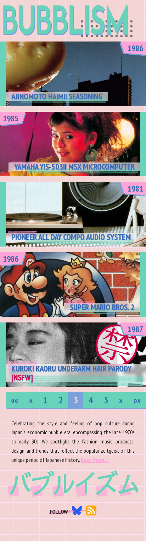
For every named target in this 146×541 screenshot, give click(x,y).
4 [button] (91, 400)
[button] (15, 400)
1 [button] (45, 400)
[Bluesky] (77, 512)
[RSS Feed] (91, 512)
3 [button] (76, 400)
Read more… (95, 459)
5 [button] (106, 400)
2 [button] (60, 400)
